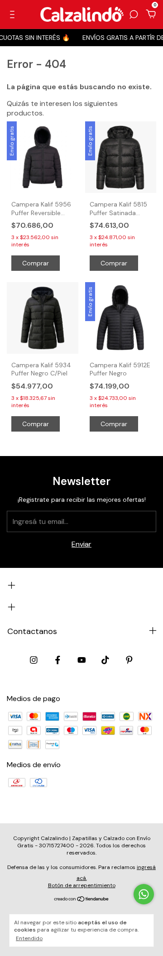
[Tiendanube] (81, 899)
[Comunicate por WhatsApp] (144, 894)
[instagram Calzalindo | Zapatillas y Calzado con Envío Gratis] (33, 660)
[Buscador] (133, 14)
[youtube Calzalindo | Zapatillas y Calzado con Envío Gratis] (81, 660)
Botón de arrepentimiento (81, 885)
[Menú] (14, 14)
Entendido (29, 938)
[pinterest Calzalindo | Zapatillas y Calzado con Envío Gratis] (129, 660)
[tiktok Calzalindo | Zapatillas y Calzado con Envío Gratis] (105, 660)
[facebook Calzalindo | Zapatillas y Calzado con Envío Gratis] (57, 660)
